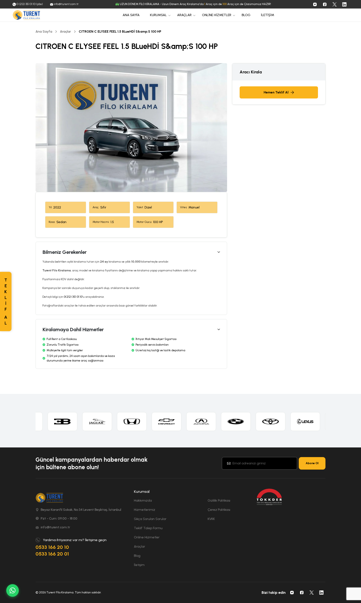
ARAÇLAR (184, 15)
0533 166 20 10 (52, 547)
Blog (137, 556)
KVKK (211, 519)
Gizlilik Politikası (219, 500)
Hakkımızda (143, 500)
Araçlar (65, 31)
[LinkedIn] (344, 4)
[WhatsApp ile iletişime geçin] (12, 590)
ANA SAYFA (131, 15)
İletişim (139, 565)
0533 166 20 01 (52, 554)
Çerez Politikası (219, 510)
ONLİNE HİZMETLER (216, 15)
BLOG (246, 15)
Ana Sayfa (44, 31)
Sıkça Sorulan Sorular (150, 519)
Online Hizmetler (147, 537)
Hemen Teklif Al (276, 92)
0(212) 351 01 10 (73, 297)
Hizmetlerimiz (144, 510)
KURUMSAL (158, 15)
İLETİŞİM (267, 15)
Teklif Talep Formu (148, 528)
